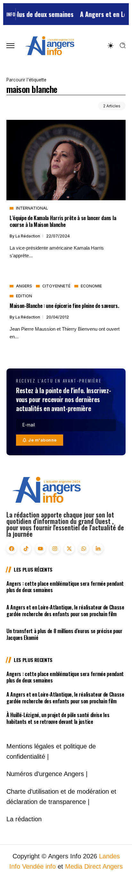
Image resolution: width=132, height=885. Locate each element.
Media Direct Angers (94, 866)
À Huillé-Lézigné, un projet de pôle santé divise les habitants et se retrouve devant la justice (57, 718)
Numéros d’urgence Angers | (46, 773)
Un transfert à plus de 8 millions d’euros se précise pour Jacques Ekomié (64, 634)
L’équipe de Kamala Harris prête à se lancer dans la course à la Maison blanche (63, 221)
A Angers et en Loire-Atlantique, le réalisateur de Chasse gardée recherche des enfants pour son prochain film (65, 610)
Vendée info (39, 866)
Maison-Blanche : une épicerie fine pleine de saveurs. (64, 306)
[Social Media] (11, 548)
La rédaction (28, 236)
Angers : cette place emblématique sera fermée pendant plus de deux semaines (65, 587)
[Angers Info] (49, 45)
